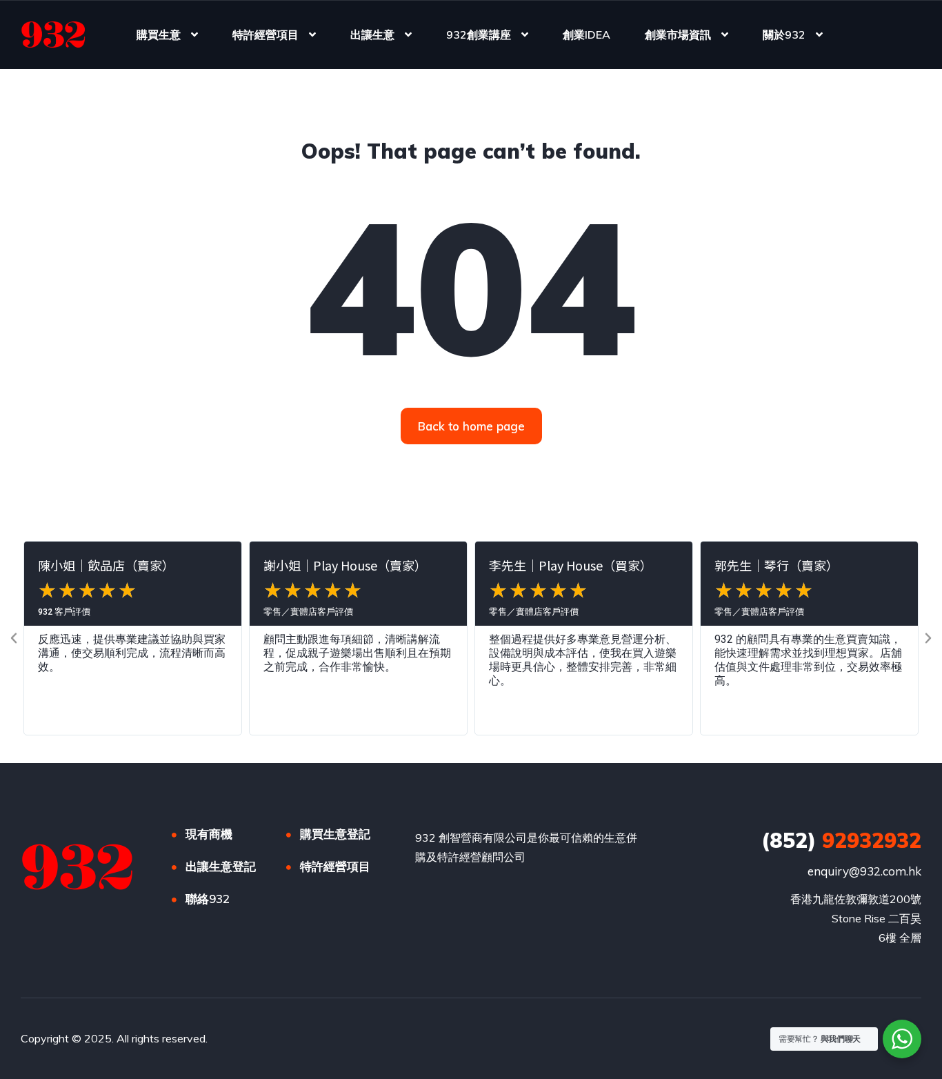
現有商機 (209, 833)
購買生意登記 (335, 833)
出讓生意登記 (221, 866)
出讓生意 (372, 34)
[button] (14, 638)
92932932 (841, 840)
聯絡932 (208, 898)
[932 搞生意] (53, 34)
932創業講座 (478, 34)
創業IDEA (586, 34)
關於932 (784, 34)
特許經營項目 (265, 34)
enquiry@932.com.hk (864, 871)
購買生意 (159, 34)
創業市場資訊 (678, 34)
